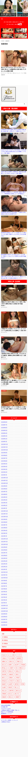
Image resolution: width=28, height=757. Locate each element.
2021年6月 (4, 589)
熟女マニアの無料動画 (7, 712)
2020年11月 (4, 608)
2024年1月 (4, 508)
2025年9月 (4, 452)
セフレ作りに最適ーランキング (9, 720)
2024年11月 (4, 480)
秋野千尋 (11, 690)
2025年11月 (4, 447)
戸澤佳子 (18, 677)
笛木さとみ (18, 690)
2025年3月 (4, 469)
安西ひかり (21, 667)
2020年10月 (4, 611)
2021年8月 (4, 583)
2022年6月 (4, 555)
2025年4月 (4, 466)
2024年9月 (4, 486)
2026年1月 (4, 441)
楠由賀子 (4, 684)
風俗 (25, 73)
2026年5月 (4, 430)
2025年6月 (4, 461)
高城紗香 (4, 697)
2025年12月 (4, 444)
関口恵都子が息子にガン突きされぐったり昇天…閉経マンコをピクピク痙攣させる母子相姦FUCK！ (13, 256)
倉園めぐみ (4, 661)
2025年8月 (4, 455)
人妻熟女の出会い (6, 722)
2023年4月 (4, 530)
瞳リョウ (17, 687)
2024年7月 (4, 491)
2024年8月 (4, 489)
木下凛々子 (11, 680)
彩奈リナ (18, 674)
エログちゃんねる (6, 708)
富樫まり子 (18, 671)
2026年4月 (4, 433)
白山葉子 (4, 687)
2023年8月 (4, 522)
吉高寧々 (10, 664)
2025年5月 (4, 464)
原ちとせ (4, 664)
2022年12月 (4, 539)
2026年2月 (4, 439)
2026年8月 (4, 422)
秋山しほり (4, 690)
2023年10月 (4, 516)
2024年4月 (4, 500)
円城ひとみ (19, 661)
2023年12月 (4, 511)
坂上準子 (17, 664)
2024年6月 (4, 494)
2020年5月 (4, 625)
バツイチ (19, 655)
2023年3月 (4, 533)
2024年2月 (4, 505)
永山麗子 (10, 684)
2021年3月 (4, 597)
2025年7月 (4, 458)
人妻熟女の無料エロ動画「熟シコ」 (10, 710)
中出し (10, 73)
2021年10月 (4, 577)
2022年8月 (4, 550)
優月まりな (11, 661)
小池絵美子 (11, 674)
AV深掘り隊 (4, 707)
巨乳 (14, 73)
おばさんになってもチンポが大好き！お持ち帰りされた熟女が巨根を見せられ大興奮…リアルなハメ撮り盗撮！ (13, 151)
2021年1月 (4, 603)
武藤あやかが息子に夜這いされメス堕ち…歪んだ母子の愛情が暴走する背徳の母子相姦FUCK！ (13, 303)
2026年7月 (4, 425)
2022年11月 (4, 541)
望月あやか (4, 680)
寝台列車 (4, 674)
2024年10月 (4, 483)
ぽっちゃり (17, 73)
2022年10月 (4, 544)
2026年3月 (4, 436)
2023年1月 (4, 536)
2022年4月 (4, 561)
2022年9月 (4, 547)
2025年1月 (4, 475)
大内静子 (11, 667)
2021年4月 (4, 594)
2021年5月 (4, 591)
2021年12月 (4, 572)
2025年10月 (4, 450)
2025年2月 (4, 472)
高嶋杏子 (18, 697)
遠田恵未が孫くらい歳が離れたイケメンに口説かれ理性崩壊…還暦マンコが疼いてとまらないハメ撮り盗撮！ (13, 382)
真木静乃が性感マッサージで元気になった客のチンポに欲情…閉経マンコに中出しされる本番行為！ (13, 234)
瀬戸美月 (17, 684)
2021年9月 (4, 580)
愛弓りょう (4, 677)
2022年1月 (4, 569)
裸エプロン (17, 693)
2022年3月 (4, 564)
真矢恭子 (10, 687)
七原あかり (4, 658)
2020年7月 (4, 619)
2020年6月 (4, 622)
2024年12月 (4, 477)
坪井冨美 (23, 664)
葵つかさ (10, 693)
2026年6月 (4, 427)
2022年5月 (4, 558)
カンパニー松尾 (11, 655)
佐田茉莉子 (19, 658)
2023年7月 (4, 525)
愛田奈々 (11, 677)
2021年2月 (4, 600)
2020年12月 (4, 605)
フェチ (22, 73)
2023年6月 (4, 527)
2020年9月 (4, 614)
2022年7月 (4, 552)
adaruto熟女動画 (5, 705)
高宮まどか (11, 697)
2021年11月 (4, 575)
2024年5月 (4, 497)
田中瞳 (22, 684)
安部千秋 (4, 671)
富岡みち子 (11, 671)
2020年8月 (4, 616)
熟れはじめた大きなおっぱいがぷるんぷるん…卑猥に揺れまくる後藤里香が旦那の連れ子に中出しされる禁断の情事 (13, 69)
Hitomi (3, 655)
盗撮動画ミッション (6, 713)
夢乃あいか (4, 667)
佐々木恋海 (11, 658)
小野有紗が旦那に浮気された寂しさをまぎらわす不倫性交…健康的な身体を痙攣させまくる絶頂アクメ (13, 355)
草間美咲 (4, 693)
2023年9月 (4, 519)
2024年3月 (4, 502)
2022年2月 (4, 566)
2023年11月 (4, 514)
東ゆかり (19, 680)
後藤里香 (3, 74)
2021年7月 (4, 586)
